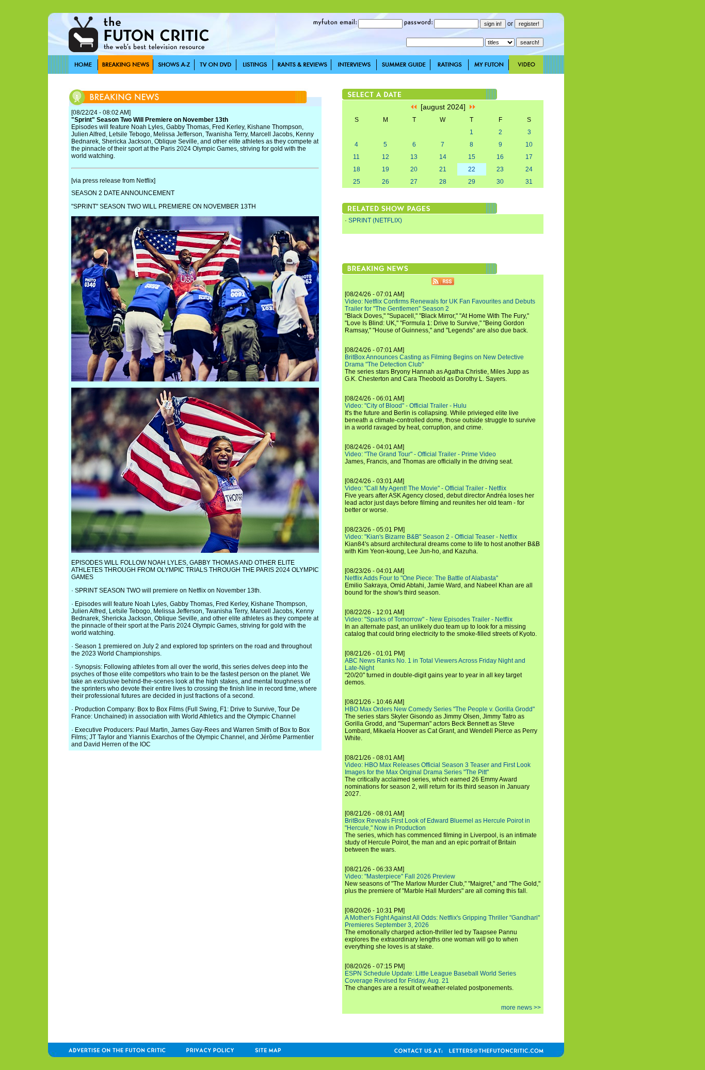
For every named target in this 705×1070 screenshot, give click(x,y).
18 (356, 169)
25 (356, 181)
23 (500, 169)
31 (529, 181)
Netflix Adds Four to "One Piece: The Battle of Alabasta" (421, 578)
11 (356, 157)
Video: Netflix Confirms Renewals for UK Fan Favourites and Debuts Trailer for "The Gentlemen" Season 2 (440, 305)
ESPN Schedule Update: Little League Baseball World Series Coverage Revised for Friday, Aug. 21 (430, 977)
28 (442, 181)
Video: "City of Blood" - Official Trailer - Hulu (406, 405)
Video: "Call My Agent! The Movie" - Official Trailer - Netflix (425, 488)
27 (414, 181)
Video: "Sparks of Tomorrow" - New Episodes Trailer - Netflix (428, 619)
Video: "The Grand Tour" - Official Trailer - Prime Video (420, 454)
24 (529, 169)
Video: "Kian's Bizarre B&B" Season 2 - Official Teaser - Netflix (431, 536)
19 (385, 169)
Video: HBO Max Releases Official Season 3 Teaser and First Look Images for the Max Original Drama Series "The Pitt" (438, 768)
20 (414, 169)
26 (385, 181)
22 (471, 169)
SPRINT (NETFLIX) (375, 220)
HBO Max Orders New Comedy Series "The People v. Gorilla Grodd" (440, 709)
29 (471, 181)
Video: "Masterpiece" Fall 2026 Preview (400, 876)
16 (500, 157)
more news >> (521, 1007)
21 (442, 169)
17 (529, 157)
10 (529, 144)
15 (471, 157)
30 (500, 181)
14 (442, 157)
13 (414, 157)
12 (385, 157)
